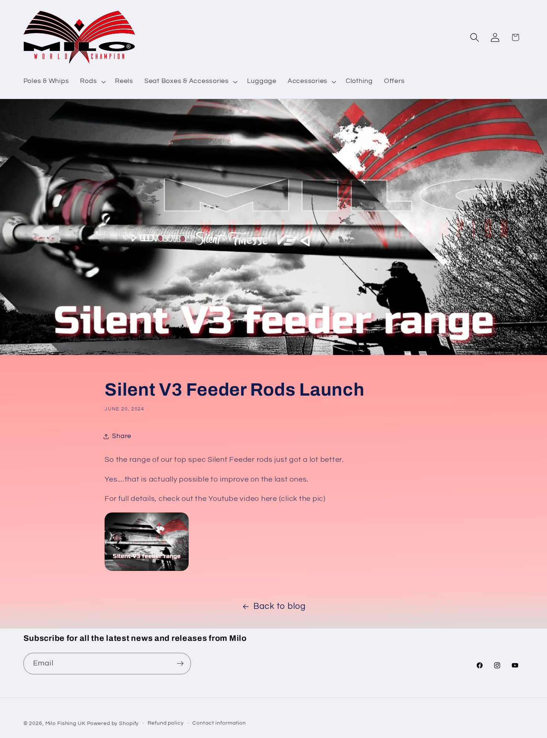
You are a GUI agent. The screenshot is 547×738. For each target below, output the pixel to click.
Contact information (219, 723)
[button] (91, 81)
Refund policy (165, 723)
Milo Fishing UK (65, 723)
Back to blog (279, 606)
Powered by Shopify (113, 723)
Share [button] (121, 436)
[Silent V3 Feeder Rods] (147, 570)
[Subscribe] (180, 663)
